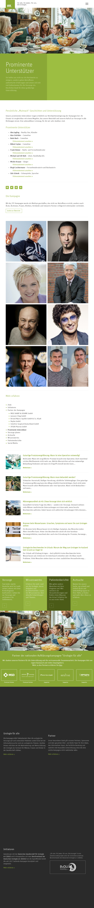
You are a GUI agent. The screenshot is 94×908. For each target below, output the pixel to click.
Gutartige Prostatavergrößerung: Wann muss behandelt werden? (49, 477)
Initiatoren (12, 407)
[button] (7, 187)
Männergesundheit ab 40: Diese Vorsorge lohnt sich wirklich (47, 502)
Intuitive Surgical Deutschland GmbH (25, 424)
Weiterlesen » (27, 468)
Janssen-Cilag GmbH (18, 416)
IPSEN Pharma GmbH (19, 427)
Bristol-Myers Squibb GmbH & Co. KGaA (26, 419)
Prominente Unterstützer (17, 430)
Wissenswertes (13, 438)
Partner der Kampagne (16, 410)
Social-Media (13, 443)
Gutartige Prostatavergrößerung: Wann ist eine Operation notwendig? (51, 455)
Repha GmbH (16, 421)
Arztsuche (11, 435)
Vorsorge (7, 580)
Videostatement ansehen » (21, 141)
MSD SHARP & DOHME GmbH (22, 413)
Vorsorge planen (14, 432)
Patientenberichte (14, 440)
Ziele (9, 405)
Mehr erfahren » (9, 754)
